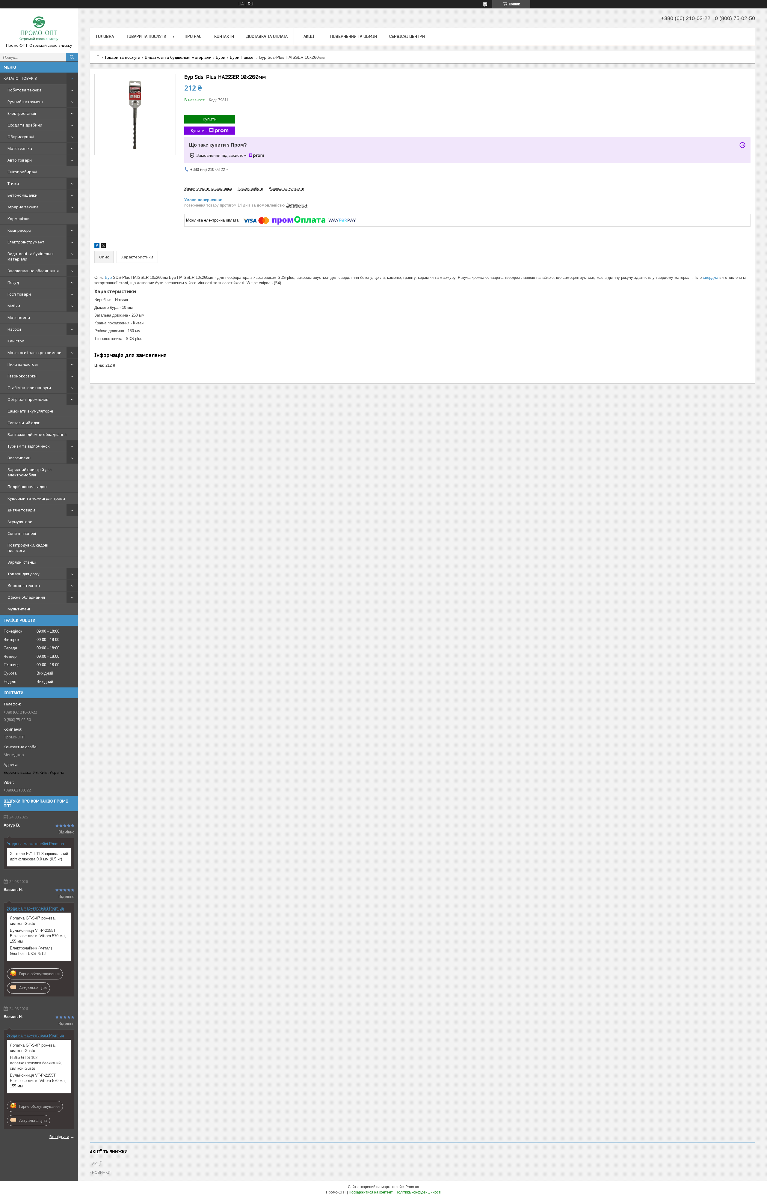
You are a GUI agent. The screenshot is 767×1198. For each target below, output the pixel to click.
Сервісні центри (407, 36)
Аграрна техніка (23, 207)
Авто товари (19, 160)
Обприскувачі (20, 136)
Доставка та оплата (267, 36)
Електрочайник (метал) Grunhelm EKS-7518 (31, 951)
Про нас (193, 36)
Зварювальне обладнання (33, 270)
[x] (103, 246)
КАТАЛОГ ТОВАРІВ (20, 78)
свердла (710, 277)
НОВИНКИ (101, 1172)
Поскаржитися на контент (371, 1192)
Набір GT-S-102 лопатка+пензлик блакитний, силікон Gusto (36, 1063)
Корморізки (18, 218)
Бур (108, 277)
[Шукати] (72, 57)
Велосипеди (19, 457)
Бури (220, 57)
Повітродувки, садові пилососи (27, 547)
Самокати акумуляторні (30, 411)
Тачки (13, 183)
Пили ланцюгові (22, 364)
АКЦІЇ (309, 36)
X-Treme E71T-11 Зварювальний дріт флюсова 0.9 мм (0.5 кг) (39, 856)
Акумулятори (19, 521)
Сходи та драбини (24, 125)
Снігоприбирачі (22, 171)
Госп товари (19, 294)
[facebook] (96, 246)
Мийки (13, 305)
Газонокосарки (22, 376)
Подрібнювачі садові (27, 486)
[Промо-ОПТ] (38, 28)
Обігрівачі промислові (28, 399)
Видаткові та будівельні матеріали (30, 256)
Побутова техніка (24, 90)
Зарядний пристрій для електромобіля (29, 472)
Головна (105, 36)
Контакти (224, 36)
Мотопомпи (18, 317)
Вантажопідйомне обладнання (37, 434)
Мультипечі (18, 609)
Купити (210, 119)
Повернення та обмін (353, 36)
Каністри (15, 341)
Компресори (19, 230)
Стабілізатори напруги (29, 387)
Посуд (13, 282)
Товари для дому (23, 574)
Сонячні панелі (21, 533)
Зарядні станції (21, 562)
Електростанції (21, 113)
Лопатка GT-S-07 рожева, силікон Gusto (33, 921)
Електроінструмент (25, 242)
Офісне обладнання (26, 597)
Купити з (199, 130)
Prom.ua (412, 1187)
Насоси (14, 329)
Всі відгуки (59, 1136)
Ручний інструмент (25, 101)
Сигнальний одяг (23, 422)
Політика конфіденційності (418, 1192)
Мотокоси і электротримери (34, 352)
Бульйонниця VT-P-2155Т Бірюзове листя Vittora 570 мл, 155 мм (38, 935)
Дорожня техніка (23, 585)
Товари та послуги (146, 36)
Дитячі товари (21, 510)
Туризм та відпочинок (28, 446)
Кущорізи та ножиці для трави (36, 498)
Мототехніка (19, 148)
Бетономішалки (22, 195)
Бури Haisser (242, 57)
